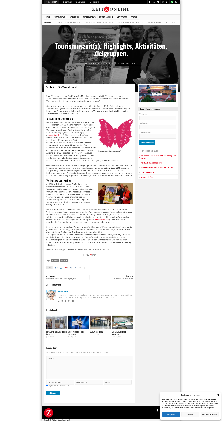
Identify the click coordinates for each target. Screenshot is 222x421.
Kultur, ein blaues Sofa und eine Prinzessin (56, 333)
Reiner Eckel (63, 291)
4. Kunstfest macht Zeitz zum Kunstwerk (169, 22)
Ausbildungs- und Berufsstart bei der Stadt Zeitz (85, 22)
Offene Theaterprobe (147, 172)
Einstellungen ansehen (209, 414)
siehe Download (102, 219)
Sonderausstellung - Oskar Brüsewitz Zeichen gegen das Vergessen (157, 156)
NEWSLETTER (95, 2)
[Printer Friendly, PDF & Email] (89, 255)
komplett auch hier (55, 135)
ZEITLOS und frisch (96, 331)
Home (48, 17)
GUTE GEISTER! (122, 17)
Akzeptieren (171, 414)
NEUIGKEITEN (74, 17)
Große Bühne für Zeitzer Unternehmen (76, 333)
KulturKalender (89, 17)
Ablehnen (190, 414)
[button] (217, 395)
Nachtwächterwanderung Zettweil (151, 162)
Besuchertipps (123, 63)
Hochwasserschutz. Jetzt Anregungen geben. (61, 277)
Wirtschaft (64, 260)
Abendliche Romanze (58, 22)
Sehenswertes (133, 63)
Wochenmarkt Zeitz (147, 177)
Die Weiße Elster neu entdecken (119, 333)
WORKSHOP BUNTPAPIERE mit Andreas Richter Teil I (157, 167)
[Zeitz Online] (111, 9)
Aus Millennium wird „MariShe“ (143, 22)
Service (134, 17)
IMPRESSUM (68, 2)
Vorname (143, 114)
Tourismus (55, 260)
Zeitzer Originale (106, 17)
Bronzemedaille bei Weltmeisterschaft (117, 22)
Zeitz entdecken (60, 17)
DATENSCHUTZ (81, 2)
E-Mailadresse (145, 132)
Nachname (143, 123)
